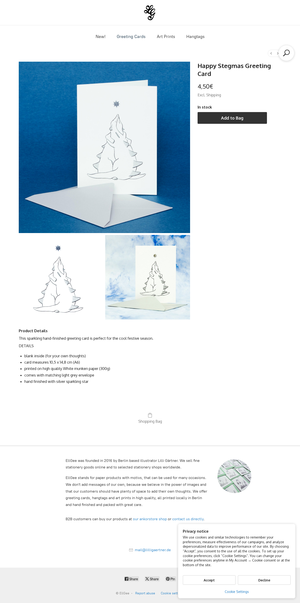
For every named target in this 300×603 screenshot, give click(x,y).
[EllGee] (150, 12)
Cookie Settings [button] (237, 592)
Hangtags (195, 36)
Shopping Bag (150, 421)
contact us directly (187, 519)
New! (100, 36)
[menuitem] (271, 53)
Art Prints (166, 36)
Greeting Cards (131, 36)
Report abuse (145, 593)
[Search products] (286, 53)
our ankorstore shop (150, 519)
